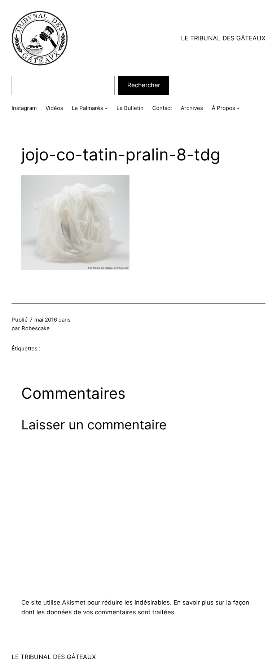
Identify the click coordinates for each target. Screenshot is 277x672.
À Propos (223, 108)
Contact (162, 108)
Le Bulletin (130, 108)
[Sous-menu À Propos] (238, 108)
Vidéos (54, 108)
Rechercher (143, 85)
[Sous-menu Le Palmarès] (106, 108)
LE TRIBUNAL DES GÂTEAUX (223, 38)
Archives (192, 108)
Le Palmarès (87, 108)
